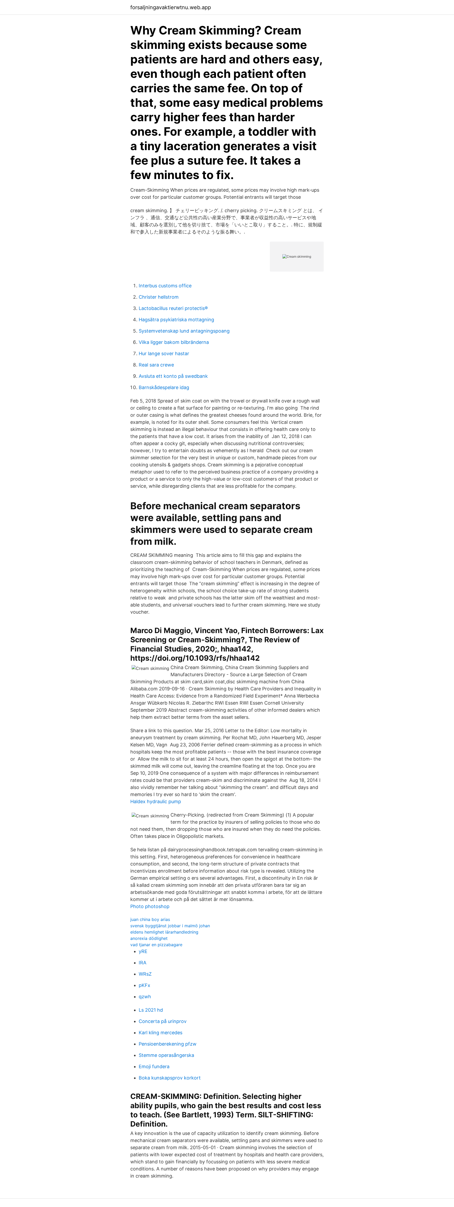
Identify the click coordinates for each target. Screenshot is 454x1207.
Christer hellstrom (159, 297)
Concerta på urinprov (163, 1021)
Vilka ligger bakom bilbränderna (174, 342)
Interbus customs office (165, 285)
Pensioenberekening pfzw (168, 1044)
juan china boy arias (150, 919)
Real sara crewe (156, 365)
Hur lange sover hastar (164, 353)
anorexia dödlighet (149, 938)
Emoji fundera (154, 1066)
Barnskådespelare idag (164, 387)
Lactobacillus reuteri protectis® (173, 308)
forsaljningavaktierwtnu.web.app (170, 7)
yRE (143, 951)
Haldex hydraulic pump (155, 801)
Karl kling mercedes (160, 1032)
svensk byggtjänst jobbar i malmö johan (170, 925)
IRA (142, 962)
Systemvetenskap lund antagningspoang (184, 331)
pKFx (144, 985)
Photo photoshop (149, 906)
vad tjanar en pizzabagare (156, 944)
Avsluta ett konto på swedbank (173, 376)
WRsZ (145, 974)
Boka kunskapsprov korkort (170, 1078)
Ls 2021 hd (151, 1010)
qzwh (145, 996)
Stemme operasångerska (166, 1055)
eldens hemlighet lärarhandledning (164, 932)
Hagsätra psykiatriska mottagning (176, 319)
